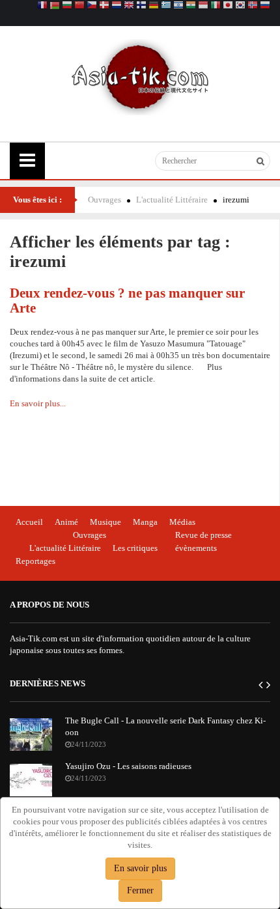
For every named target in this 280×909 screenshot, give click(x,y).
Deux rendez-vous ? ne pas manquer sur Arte (127, 300)
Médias (182, 522)
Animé (66, 522)
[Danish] (104, 6)
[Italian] (215, 6)
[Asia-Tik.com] (140, 76)
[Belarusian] (54, 6)
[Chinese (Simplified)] (79, 6)
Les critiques (135, 548)
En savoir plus (140, 868)
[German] (153, 6)
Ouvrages (104, 199)
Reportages (35, 561)
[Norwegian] (252, 6)
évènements (196, 548)
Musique (105, 522)
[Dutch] (116, 6)
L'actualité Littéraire (172, 199)
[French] (42, 6)
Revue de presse (203, 535)
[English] (129, 6)
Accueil (29, 522)
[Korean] (240, 6)
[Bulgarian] (67, 6)
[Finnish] (141, 6)
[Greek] (166, 6)
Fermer (140, 890)
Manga (145, 522)
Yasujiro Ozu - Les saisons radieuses (128, 766)
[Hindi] (191, 6)
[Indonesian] (203, 6)
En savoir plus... (38, 403)
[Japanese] (228, 6)
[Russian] (265, 6)
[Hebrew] (178, 6)
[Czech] (92, 6)
